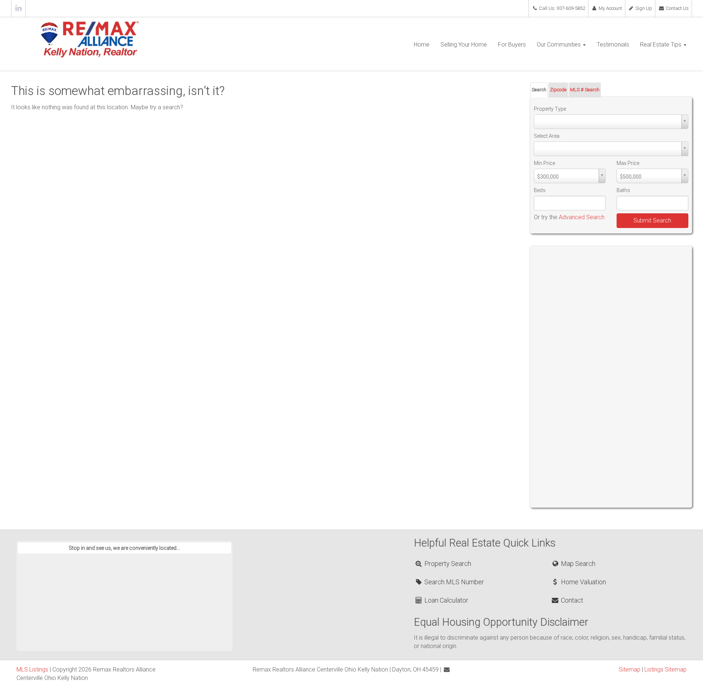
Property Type (550, 109)
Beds (540, 190)
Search (539, 89)
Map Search (577, 563)
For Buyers (512, 44)
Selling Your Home (463, 44)
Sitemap (629, 669)
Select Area (546, 136)
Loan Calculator (445, 600)
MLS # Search (584, 89)
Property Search (447, 563)
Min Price (544, 163)
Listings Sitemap (665, 669)
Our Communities (559, 44)
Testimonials (613, 44)
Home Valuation (582, 582)
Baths (623, 190)
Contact (571, 600)
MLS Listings (32, 669)
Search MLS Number (453, 582)
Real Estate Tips (661, 44)
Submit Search (652, 220)
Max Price (628, 163)
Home (421, 44)
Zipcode (558, 89)
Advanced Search (582, 217)
